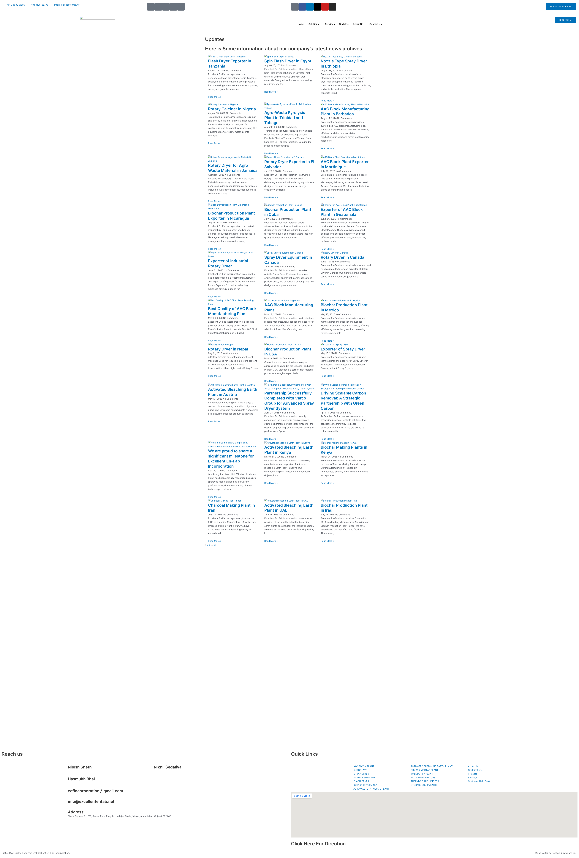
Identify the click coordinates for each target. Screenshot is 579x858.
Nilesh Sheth (80, 767)
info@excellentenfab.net (91, 801)
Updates (343, 24)
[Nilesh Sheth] (64, 768)
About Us (358, 24)
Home (301, 24)
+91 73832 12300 (77, 771)
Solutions (313, 24)
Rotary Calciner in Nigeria (232, 109)
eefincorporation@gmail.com (95, 791)
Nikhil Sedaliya (168, 767)
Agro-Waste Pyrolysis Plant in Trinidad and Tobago (284, 117)
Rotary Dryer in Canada (342, 257)
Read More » (214, 96)
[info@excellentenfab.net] (64, 802)
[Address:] (64, 813)
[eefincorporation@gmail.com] (64, 792)
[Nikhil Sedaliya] (150, 768)
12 (214, 544)
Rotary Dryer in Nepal (228, 349)
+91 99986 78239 (77, 783)
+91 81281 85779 (163, 771)
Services (330, 24)
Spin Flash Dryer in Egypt (287, 61)
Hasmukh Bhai (81, 779)
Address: (76, 812)
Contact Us (375, 24)
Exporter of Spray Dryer (343, 349)
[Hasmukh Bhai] (64, 780)
